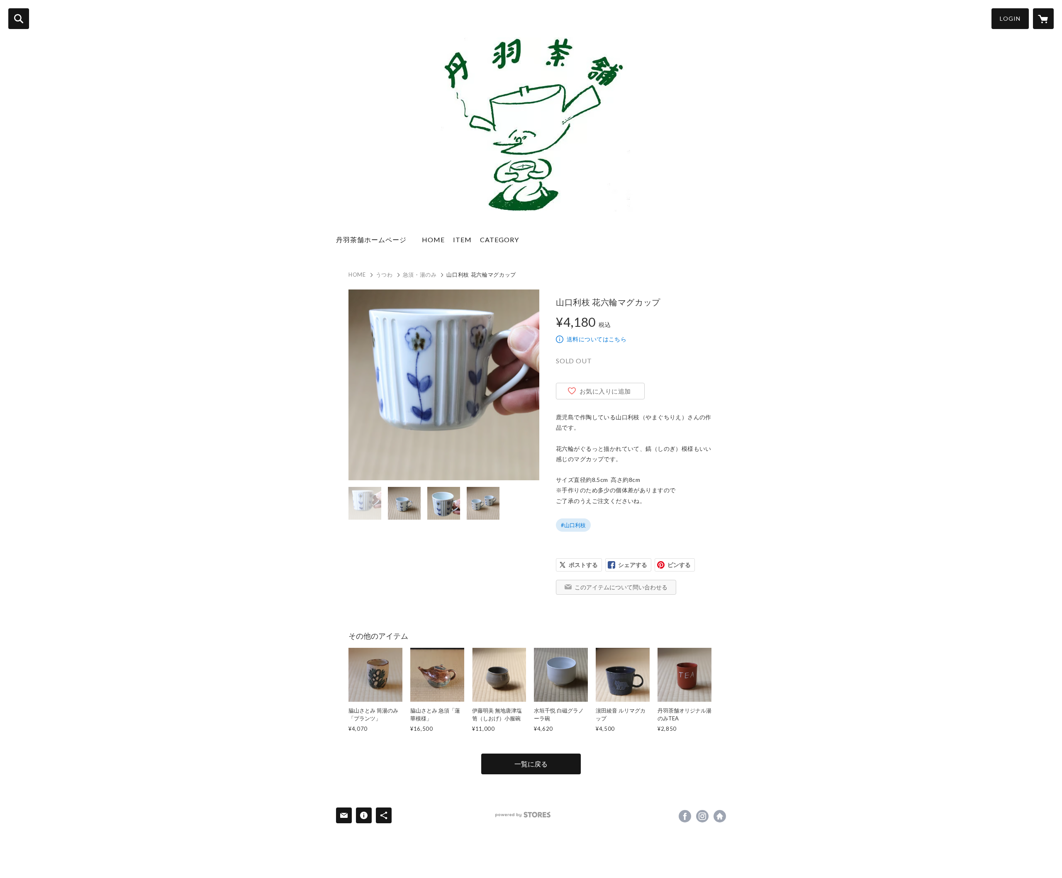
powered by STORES (522, 815)
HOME (433, 239)
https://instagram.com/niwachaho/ (702, 816)
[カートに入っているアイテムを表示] (1043, 18)
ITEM (462, 239)
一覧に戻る (531, 764)
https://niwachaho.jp (720, 816)
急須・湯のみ (420, 274)
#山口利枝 (573, 525)
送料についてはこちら (596, 339)
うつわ (384, 274)
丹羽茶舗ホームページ (375, 239)
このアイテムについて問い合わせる (621, 587)
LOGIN (1010, 18)
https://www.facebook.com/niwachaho (685, 816)
